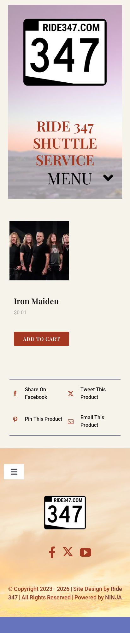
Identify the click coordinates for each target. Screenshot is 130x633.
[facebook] (52, 552)
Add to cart (41, 339)
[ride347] (65, 7)
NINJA (113, 597)
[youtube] (85, 552)
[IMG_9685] (65, 250)
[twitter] (68, 551)
